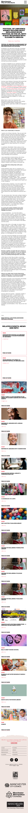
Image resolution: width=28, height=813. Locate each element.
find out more (7, 352)
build (18, 765)
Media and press (4, 752)
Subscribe (14, 743)
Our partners (15, 754)
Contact (3, 747)
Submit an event (4, 750)
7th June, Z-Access (11, 92)
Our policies (3, 754)
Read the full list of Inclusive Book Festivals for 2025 (12, 318)
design (14, 765)
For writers (14, 747)
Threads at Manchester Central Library (15, 88)
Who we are (14, 752)
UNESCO (14, 750)
